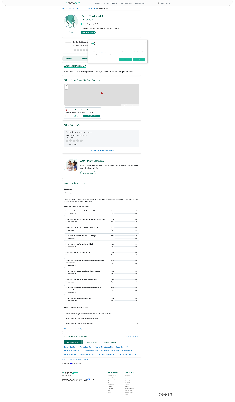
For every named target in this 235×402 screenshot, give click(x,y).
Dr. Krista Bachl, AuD (91, 351)
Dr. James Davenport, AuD (107, 354)
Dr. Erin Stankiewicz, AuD (128, 354)
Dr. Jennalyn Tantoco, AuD (110, 351)
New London (91, 8)
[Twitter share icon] (168, 395)
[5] (87, 49)
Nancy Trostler (127, 351)
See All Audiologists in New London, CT (75, 360)
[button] (89, 206)
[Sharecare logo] (82, 373)
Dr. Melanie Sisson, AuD (72, 351)
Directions (74, 116)
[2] (77, 49)
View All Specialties (132, 337)
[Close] (145, 42)
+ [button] (66, 86)
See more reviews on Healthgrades (102, 150)
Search (158, 3)
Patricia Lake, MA (85, 347)
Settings (97, 59)
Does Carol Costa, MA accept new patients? (80, 323)
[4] (84, 49)
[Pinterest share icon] (171, 395)
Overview (68, 58)
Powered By (65, 363)
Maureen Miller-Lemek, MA (104, 347)
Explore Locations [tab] (91, 342)
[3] (80, 49)
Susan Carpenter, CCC (87, 354)
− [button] (66, 88)
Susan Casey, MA (122, 347)
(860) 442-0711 (92, 116)
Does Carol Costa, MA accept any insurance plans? (82, 319)
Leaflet (122, 105)
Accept (139, 59)
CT (84, 8)
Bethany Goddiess (70, 347)
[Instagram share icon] (162, 395)
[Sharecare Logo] (73, 2)
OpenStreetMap (129, 105)
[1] (74, 49)
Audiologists (77, 8)
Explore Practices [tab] (110, 342)
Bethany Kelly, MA (70, 354)
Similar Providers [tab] (72, 342)
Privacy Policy (101, 52)
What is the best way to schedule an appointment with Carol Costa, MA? (89, 314)
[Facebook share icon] (159, 395)
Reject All (125, 59)
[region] (118, 51)
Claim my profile (88, 173)
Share (72, 32)
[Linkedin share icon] (165, 395)
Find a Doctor (66, 8)
